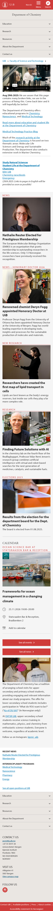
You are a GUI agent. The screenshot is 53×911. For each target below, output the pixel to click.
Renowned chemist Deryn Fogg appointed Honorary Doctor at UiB (25, 311)
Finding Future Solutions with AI (26, 449)
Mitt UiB (7, 171)
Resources (7, 38)
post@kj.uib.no (9, 841)
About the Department (13, 46)
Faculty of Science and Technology (26, 60)
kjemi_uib (33, 736)
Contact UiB (5, 904)
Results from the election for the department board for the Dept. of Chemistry (26, 521)
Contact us (7, 53)
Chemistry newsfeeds (14, 174)
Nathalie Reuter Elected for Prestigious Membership (22, 237)
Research (7, 31)
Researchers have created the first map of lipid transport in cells (24, 387)
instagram (6, 889)
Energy (6, 779)
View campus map (10, 876)
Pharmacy (7, 775)
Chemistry (34, 113)
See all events (25, 642)
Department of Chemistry (26, 15)
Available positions (21, 904)
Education (7, 23)
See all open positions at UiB (16, 788)
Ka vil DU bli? (11, 710)
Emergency (8, 177)
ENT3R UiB (10, 716)
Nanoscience (9, 116)
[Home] (5, 5)
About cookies (44, 904)
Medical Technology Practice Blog (20, 131)
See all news (25, 651)
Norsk (29, 4)
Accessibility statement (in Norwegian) (26, 909)
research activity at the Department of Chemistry (21, 139)
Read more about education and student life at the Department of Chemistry (26, 124)
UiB (4, 60)
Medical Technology (32, 116)
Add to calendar (17, 627)
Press (34, 904)
